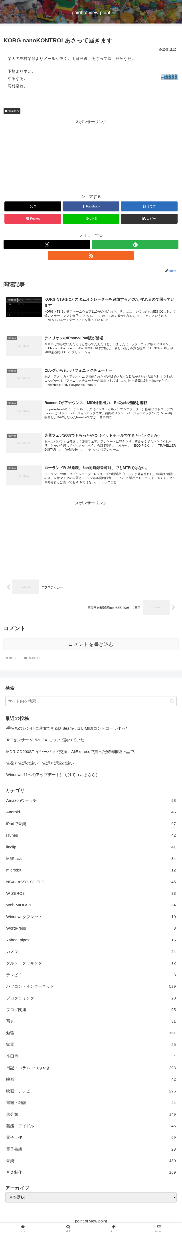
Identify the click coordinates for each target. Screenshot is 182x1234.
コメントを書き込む (91, 644)
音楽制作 (13, 110)
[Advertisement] (91, 156)
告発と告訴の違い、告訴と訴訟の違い (40, 763)
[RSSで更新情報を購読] (91, 255)
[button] (149, 219)
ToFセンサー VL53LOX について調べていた (45, 740)
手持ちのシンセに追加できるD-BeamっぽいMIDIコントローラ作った (67, 728)
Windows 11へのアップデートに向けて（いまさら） (53, 775)
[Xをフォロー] (47, 244)
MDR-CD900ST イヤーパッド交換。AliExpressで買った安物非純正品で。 (72, 751)
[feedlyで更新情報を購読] (135, 244)
